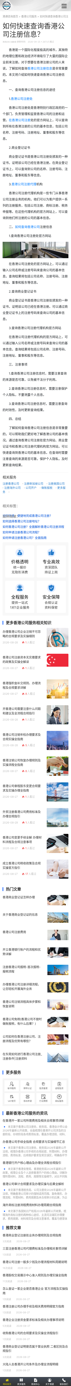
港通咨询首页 (10, 16)
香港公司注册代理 (24, 184)
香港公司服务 (29, 16)
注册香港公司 (11, 483)
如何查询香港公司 (27, 227)
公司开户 (31, 487)
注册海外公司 (12, 487)
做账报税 (46, 487)
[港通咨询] (20, 6)
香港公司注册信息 (39, 68)
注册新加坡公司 (33, 483)
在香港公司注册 (20, 120)
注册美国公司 (56, 483)
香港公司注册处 (22, 99)
